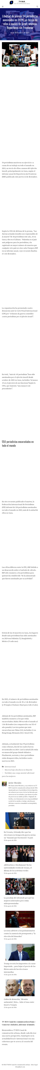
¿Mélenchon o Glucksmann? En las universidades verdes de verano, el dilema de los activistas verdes (18, 868)
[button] (37, 6)
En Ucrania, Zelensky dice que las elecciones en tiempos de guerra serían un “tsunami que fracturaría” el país (20, 835)
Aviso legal (34, 1065)
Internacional (10, 767)
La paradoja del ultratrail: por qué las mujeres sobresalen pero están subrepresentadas (19, 901)
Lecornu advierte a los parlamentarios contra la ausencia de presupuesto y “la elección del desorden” (20, 934)
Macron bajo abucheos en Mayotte (18, 770)
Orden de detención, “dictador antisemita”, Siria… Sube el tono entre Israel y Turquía (19, 1002)
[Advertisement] (20, 89)
